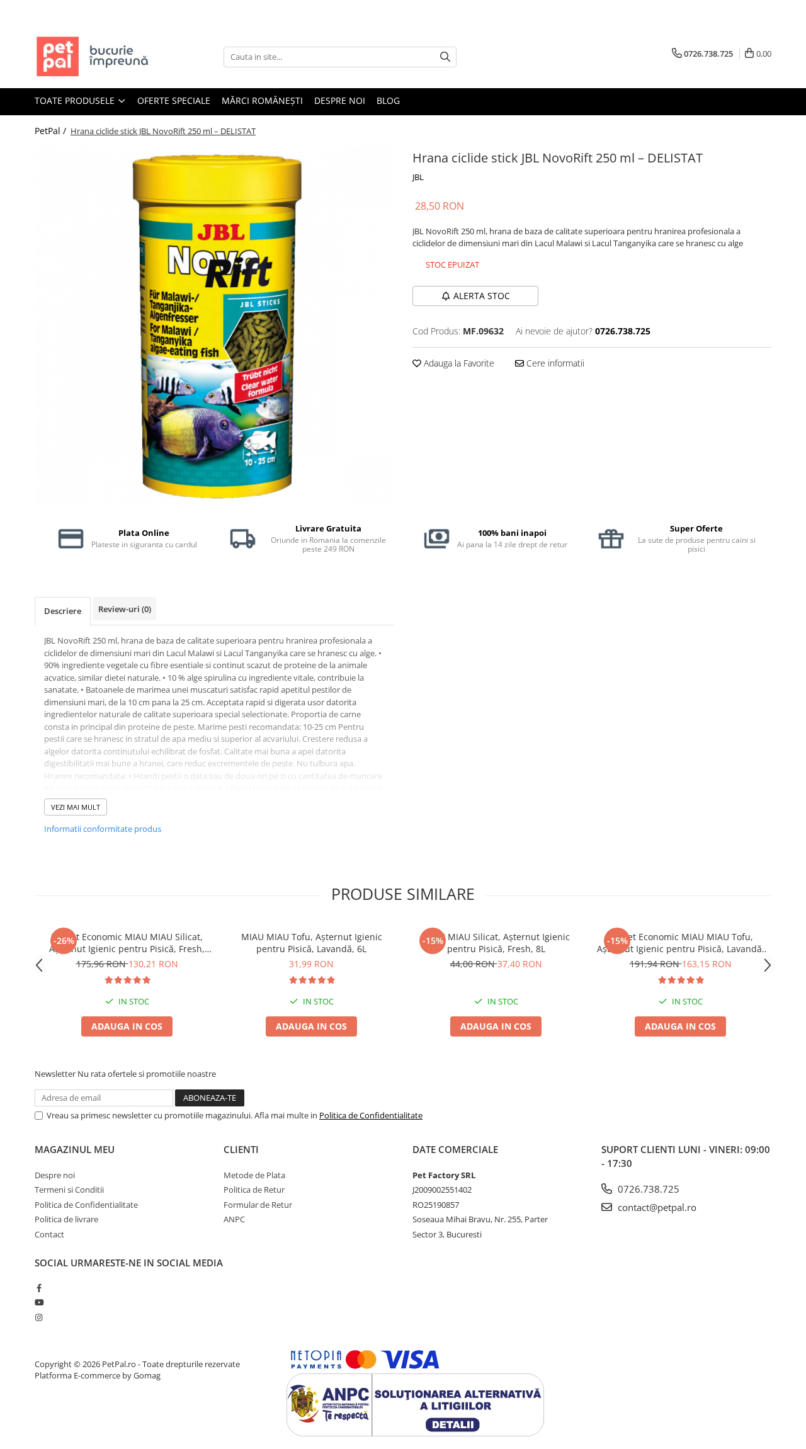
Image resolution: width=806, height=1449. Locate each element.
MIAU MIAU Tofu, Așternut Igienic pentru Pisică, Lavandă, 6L (311, 943)
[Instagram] (39, 1317)
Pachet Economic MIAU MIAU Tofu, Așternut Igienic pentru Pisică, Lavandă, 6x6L (680, 943)
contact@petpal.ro (655, 1207)
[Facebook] (39, 1287)
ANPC (234, 1219)
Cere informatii (554, 363)
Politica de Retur (254, 1189)
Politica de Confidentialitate (371, 1115)
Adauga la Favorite (457, 363)
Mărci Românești (262, 100)
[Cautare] (445, 57)
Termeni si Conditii (69, 1189)
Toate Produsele (76, 100)
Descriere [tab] (62, 611)
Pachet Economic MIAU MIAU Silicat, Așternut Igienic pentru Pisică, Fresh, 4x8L (127, 943)
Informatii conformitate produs (102, 828)
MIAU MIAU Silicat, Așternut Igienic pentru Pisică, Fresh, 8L (496, 943)
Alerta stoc (481, 296)
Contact (49, 1234)
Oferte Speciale (173, 100)
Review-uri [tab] (124, 609)
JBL (418, 177)
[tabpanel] (214, 326)
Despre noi (339, 100)
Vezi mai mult (75, 807)
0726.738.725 (647, 1189)
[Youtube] (39, 1302)
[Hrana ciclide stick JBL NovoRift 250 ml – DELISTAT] (214, 326)
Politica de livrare (66, 1219)
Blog (388, 100)
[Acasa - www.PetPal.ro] (98, 57)
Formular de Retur (258, 1204)
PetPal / (52, 131)
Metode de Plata (254, 1175)
